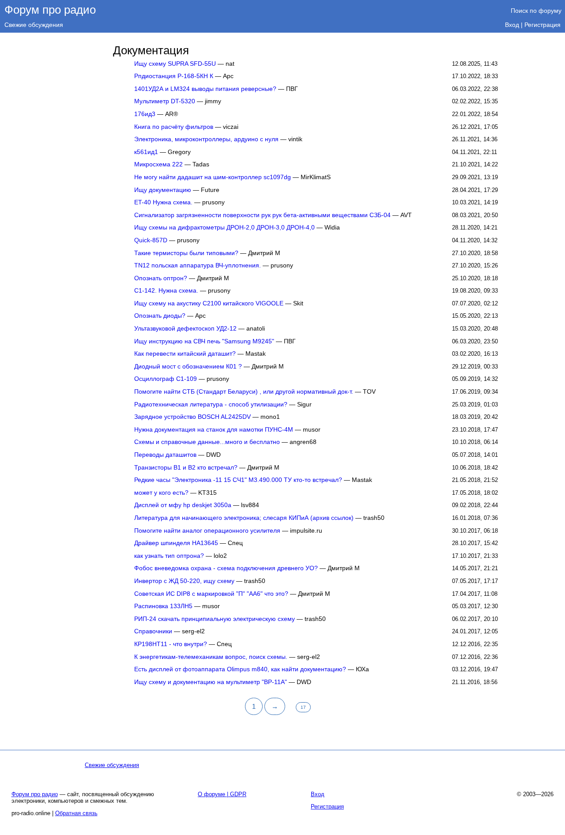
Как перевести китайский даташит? (185, 353)
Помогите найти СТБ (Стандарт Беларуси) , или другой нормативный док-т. (243, 391)
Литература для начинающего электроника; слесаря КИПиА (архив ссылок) (244, 518)
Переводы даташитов (165, 454)
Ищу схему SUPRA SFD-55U (175, 63)
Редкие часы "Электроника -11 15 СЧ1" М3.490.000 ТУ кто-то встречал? (238, 480)
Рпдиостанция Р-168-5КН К (173, 76)
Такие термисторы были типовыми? (186, 253)
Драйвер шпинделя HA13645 (176, 543)
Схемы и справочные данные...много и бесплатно (207, 442)
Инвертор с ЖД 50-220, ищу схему (184, 581)
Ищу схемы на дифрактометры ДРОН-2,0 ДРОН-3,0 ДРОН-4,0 (224, 227)
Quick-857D (150, 240)
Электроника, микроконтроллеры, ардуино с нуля (206, 139)
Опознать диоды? (159, 315)
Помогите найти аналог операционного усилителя (207, 530)
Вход (512, 24)
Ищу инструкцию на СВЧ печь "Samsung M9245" (204, 341)
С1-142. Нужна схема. (166, 290)
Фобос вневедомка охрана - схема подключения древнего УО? (226, 568)
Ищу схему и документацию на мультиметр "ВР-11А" (210, 682)
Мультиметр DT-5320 (164, 101)
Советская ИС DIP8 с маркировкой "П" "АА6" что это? (211, 594)
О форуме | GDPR (222, 794)
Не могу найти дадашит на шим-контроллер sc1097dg (212, 177)
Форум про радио (50, 10)
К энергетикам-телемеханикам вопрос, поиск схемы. (210, 657)
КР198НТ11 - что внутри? (170, 644)
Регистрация (542, 24)
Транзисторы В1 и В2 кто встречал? (185, 467)
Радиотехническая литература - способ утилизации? (210, 404)
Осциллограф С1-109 (165, 379)
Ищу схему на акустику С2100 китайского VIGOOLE (208, 303)
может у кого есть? (161, 492)
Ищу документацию (162, 190)
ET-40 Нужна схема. (163, 202)
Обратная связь (76, 813)
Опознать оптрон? (160, 278)
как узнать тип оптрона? (169, 556)
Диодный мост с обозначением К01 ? (188, 366)
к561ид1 (146, 152)
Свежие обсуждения (33, 24)
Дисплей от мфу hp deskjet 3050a (182, 505)
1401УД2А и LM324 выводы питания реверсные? (205, 89)
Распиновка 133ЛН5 (163, 606)
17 (303, 707)
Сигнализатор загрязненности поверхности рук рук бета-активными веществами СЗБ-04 (262, 215)
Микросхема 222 (158, 164)
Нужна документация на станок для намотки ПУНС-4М (213, 429)
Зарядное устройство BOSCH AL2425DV (192, 417)
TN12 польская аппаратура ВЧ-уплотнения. (197, 265)
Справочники (153, 631)
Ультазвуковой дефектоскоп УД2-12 (185, 328)
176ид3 (144, 114)
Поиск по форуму (536, 10)
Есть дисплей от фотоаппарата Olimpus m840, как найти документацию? (240, 669)
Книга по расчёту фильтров (173, 127)
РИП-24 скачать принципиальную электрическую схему (214, 619)
